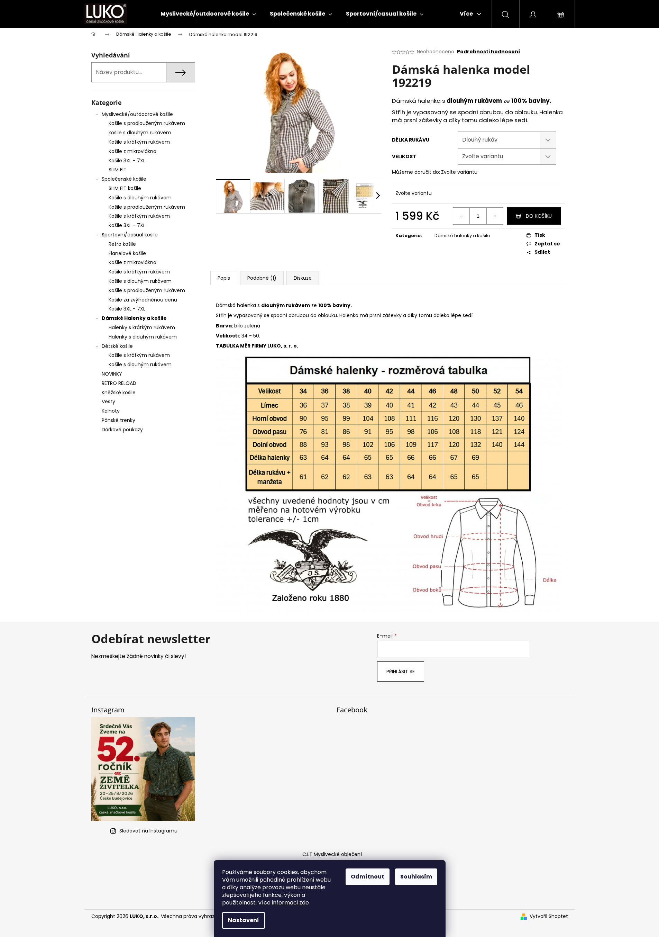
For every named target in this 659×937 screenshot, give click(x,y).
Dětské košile (117, 346)
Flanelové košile (127, 253)
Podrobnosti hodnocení (488, 51)
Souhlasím (416, 877)
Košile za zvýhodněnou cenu (143, 299)
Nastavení (243, 920)
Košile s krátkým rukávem (139, 141)
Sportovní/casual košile (130, 234)
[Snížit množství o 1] (461, 216)
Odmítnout (367, 877)
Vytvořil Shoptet (549, 916)
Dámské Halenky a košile (134, 318)
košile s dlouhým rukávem (140, 132)
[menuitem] (208, 14)
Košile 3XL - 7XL (127, 160)
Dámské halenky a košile (462, 235)
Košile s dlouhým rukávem (140, 197)
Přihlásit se (400, 671)
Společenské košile (124, 178)
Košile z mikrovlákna (132, 151)
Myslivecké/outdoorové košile (137, 114)
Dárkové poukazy (122, 429)
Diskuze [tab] (303, 277)
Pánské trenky (118, 420)
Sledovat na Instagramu (148, 830)
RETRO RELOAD (119, 383)
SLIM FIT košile (125, 188)
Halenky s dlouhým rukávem (143, 336)
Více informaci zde (283, 903)
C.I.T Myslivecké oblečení (332, 854)
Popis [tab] (224, 277)
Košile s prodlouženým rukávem (147, 123)
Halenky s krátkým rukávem (142, 327)
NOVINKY (112, 373)
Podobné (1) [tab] (261, 277)
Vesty (108, 401)
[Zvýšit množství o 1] (494, 216)
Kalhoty (111, 410)
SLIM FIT (118, 169)
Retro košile (122, 244)
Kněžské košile (119, 392)
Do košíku (539, 216)
